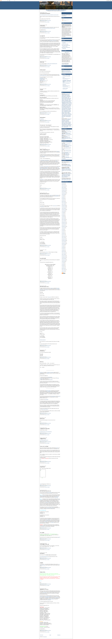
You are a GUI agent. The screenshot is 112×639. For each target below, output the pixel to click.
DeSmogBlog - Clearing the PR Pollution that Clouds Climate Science (67, 81)
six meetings (65, 111)
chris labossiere (66, 100)
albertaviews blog (64, 95)
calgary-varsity (68, 174)
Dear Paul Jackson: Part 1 (44, 286)
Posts (63, 19)
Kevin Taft (47, 507)
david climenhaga (68, 101)
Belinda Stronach (45, 168)
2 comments (48, 414)
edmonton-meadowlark (64, 176)
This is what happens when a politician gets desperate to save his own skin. (49, 14)
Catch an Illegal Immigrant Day (44, 556)
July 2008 (63, 212)
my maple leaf (42, 35)
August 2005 (63, 261)
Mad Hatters (64, 84)
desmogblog (63, 121)
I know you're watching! (44, 446)
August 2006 (63, 244)
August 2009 (63, 194)
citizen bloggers (67, 146)
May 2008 (63, 215)
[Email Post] (49, 58)
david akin (67, 120)
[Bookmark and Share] (48, 20)
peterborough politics (64, 124)
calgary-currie (70, 173)
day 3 (65, 170)
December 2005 (64, 255)
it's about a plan (67, 156)
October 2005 (63, 258)
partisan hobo (69, 123)
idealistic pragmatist (64, 105)
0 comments (48, 58)
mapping (41, 562)
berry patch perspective (64, 97)
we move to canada (65, 88)
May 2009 (63, 198)
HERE (58, 537)
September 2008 (64, 209)
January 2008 (63, 220)
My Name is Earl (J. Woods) (66, 75)
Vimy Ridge (51, 40)
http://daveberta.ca (64, 15)
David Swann (41, 289)
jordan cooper (63, 122)
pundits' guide (64, 125)
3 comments (48, 114)
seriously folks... (42, 25)
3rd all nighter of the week (44, 544)
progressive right (70, 124)
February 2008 (63, 219)
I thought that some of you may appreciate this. (46, 431)
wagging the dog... (43, 438)
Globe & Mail (47, 166)
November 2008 (64, 206)
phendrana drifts (65, 108)
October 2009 (63, 191)
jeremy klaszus (69, 105)
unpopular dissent (68, 115)
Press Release (46, 399)
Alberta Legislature (48, 390)
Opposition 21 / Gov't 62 (44, 589)
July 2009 (63, 195)
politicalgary (69, 108)
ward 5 (67, 179)
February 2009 (63, 202)
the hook (67, 122)
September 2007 (64, 226)
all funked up (42, 350)
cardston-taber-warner (64, 175)
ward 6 (69, 179)
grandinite (70, 104)
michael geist (65, 123)
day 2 (66, 169)
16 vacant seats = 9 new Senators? (45, 125)
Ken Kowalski (45, 592)
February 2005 (63, 269)
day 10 (69, 170)
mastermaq (63, 107)
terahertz (66, 113)
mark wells (68, 106)
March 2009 (63, 201)
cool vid (41, 250)
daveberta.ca (43, 4)
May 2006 (63, 248)
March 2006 (63, 251)
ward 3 (62, 179)
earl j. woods (67, 102)
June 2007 (63, 230)
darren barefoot (64, 120)
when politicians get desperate (45, 13)
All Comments (64, 20)
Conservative (57, 151)
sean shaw (67, 125)
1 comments (48, 246)
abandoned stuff (69, 118)
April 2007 (63, 233)
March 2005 (63, 268)
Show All (71, 90)
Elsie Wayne (42, 179)
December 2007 (64, 222)
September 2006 (64, 243)
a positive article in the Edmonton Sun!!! (52, 63)
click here (57, 447)
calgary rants (66, 99)
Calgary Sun (51, 195)
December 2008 (64, 205)
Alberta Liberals (52, 507)
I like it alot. (42, 62)
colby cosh (70, 100)
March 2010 (63, 184)
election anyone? (43, 69)
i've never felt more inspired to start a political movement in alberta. (67, 134)
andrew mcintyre (64, 96)
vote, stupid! (42, 532)
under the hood (63, 115)
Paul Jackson (57, 195)
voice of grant (63, 116)
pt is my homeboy (68, 109)
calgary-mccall (64, 174)
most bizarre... (42, 553)
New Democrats (56, 597)
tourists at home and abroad (67, 165)
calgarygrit (63, 99)
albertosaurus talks (67, 94)
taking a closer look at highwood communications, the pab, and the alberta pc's (67, 138)
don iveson (63, 102)
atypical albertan (68, 96)
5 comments (48, 32)
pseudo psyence (64, 109)
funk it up (41, 361)
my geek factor (42, 466)
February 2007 (63, 236)
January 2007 (63, 237)
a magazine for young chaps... (45, 428)
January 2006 (63, 254)
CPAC (58, 154)
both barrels (65, 98)
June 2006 (63, 247)
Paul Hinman (49, 599)
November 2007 (64, 223)
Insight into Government (50, 372)
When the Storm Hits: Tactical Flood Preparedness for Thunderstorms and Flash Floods (66, 86)
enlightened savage (64, 103)
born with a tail (64, 119)
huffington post (67, 121)
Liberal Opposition (53, 396)
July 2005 (63, 262)
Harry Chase (46, 289)
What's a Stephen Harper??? (45, 149)
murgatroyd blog (67, 107)
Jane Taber (42, 166)
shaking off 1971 (67, 154)
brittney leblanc (69, 98)
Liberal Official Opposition (48, 596)
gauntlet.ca (66, 104)
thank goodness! (42, 117)
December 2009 (64, 188)
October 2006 (63, 241)
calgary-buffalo (66, 173)
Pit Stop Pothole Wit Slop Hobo (66, 76)
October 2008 (63, 208)
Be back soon (42, 418)
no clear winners (67, 153)
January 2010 (63, 187)
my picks (41, 89)
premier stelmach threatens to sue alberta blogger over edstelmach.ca (66, 169)
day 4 (67, 170)
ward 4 (65, 179)
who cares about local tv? (68, 145)
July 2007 (63, 229)
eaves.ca (64, 77)
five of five (68, 103)
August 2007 (63, 227)
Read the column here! (43, 339)
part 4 (65, 162)
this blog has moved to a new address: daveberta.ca (56, 9)
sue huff (66, 112)
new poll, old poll (43, 258)
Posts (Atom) (45, 636)
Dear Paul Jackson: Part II (44, 193)
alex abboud (68, 95)
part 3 (63, 162)
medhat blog (65, 106)
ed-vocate (70, 102)
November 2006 (64, 240)
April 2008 (63, 216)
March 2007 (63, 234)
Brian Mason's (47, 597)
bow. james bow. (68, 119)
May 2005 (63, 265)
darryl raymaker (64, 101)
